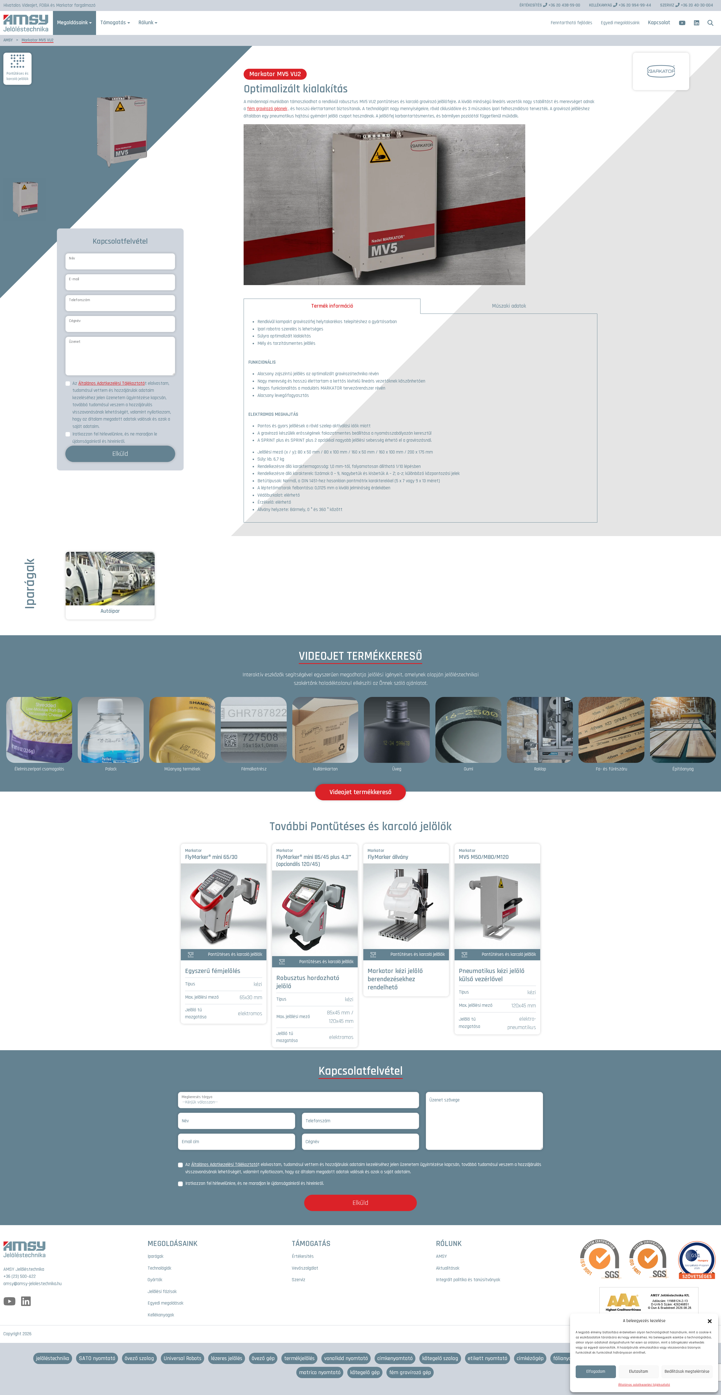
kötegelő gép (365, 1372)
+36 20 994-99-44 (620, 5)
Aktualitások (447, 1268)
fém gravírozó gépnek (267, 109)
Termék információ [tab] (332, 306)
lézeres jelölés (226, 1358)
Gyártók (155, 1280)
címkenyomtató (395, 1358)
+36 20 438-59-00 (550, 5)
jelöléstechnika (52, 1358)
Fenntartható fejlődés (571, 23)
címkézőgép (530, 1358)
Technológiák (159, 1268)
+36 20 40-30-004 (686, 5)
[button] (710, 1321)
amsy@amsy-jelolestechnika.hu (32, 1284)
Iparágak (155, 1256)
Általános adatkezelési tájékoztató (644, 1385)
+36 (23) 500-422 (19, 1276)
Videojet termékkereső (360, 792)
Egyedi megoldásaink (620, 23)
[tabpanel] (420, 418)
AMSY (8, 40)
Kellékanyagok (161, 1315)
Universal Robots (182, 1358)
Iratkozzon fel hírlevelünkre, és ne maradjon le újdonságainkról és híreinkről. (114, 438)
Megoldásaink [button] (72, 22)
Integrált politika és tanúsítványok (468, 1280)
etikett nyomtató (487, 1358)
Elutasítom (638, 1371)
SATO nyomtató (97, 1358)
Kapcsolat (659, 22)
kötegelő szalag (440, 1358)
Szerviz (298, 1280)
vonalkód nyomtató (346, 1358)
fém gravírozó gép (410, 1372)
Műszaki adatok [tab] (509, 306)
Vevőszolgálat (305, 1268)
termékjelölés (299, 1358)
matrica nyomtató (320, 1372)
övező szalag (139, 1358)
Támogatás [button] (113, 22)
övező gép (263, 1358)
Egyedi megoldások (165, 1303)
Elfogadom (595, 1371)
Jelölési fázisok (162, 1292)
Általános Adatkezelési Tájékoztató (111, 383)
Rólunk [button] (146, 22)
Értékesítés (303, 1256)
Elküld (120, 454)
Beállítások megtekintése (687, 1371)
